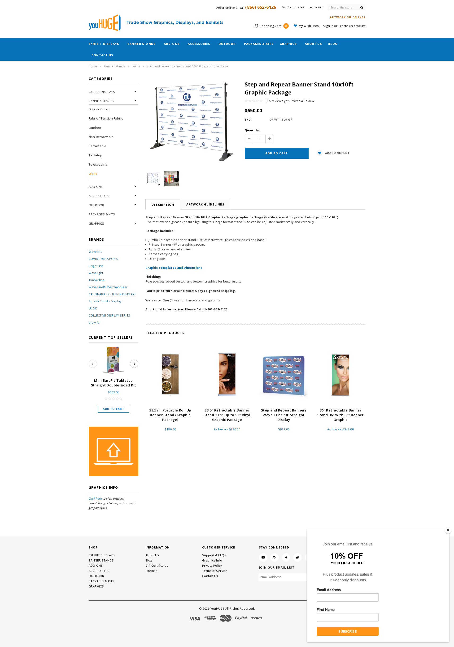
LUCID (93, 308)
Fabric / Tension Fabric (106, 118)
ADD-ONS (171, 44)
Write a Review (303, 101)
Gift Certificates (156, 566)
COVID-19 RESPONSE (104, 259)
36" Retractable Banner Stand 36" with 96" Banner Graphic (340, 415)
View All (94, 323)
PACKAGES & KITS (258, 44)
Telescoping (98, 164)
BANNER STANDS (141, 44)
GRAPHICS (288, 44)
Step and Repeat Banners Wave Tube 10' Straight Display (283, 415)
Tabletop (95, 155)
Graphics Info (212, 560)
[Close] (448, 530)
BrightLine (96, 266)
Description (163, 205)
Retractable (97, 146)
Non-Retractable (101, 137)
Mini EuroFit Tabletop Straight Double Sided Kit (113, 382)
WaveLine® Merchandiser (108, 287)
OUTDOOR (227, 44)
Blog (332, 44)
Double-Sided (99, 109)
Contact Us (102, 55)
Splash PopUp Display (105, 301)
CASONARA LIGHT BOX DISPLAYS (112, 294)
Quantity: (252, 130)
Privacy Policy (212, 566)
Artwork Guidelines (205, 204)
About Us (313, 44)
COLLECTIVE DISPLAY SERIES (109, 315)
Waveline (95, 252)
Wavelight (96, 273)
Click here (95, 499)
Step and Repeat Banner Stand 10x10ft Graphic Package (187, 66)
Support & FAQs (214, 555)
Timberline (97, 280)
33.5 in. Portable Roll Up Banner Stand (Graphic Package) (170, 415)
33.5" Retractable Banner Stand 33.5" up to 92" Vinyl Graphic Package (227, 415)
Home (93, 66)
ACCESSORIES (199, 44)
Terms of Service (214, 571)
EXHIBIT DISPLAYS (104, 44)
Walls (136, 66)
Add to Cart (113, 409)
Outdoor (95, 127)
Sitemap (151, 571)
